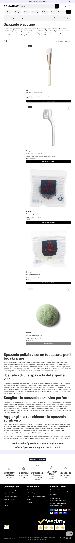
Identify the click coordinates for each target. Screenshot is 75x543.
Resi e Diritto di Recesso (11, 493)
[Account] (65, 6)
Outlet (26, 12)
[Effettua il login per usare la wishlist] (68, 47)
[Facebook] (60, 538)
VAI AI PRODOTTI (61, 18)
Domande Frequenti (9, 499)
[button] (68, 41)
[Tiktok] (70, 538)
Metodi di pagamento (10, 496)
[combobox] (39, 6)
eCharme (25, 537)
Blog (5, 502)
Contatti (6, 505)
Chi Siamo (30, 502)
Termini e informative (9, 538)
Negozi (29, 499)
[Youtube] (67, 538)
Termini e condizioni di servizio (36, 496)
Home (9, 18)
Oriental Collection (57, 12)
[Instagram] (64, 538)
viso (69, 391)
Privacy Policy (31, 490)
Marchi (9, 12)
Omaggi (17, 12)
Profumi (44, 12)
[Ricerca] (57, 6)
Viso (68, 12)
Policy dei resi (31, 493)
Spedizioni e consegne (10, 490)
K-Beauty (35, 12)
